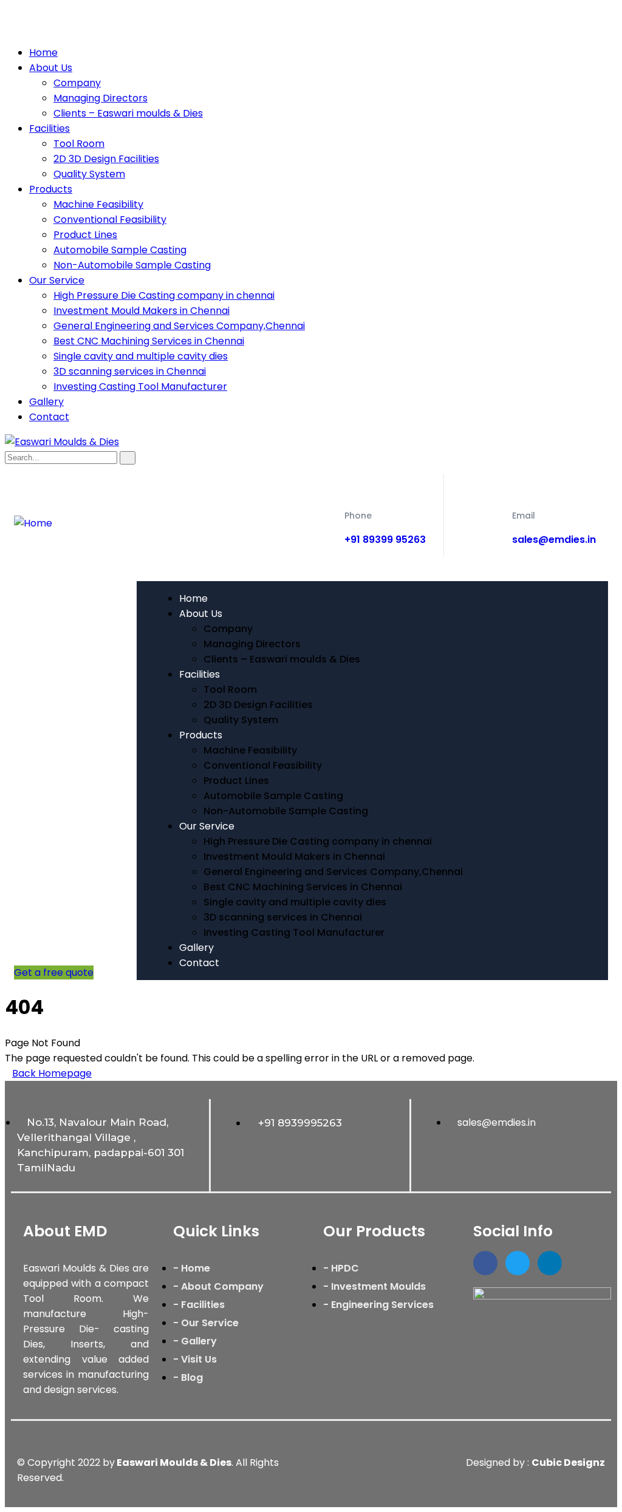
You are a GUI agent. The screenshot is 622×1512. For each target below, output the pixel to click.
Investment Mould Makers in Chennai (141, 311)
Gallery (46, 402)
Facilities (49, 128)
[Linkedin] (550, 1263)
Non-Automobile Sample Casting (132, 265)
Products (50, 189)
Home (43, 53)
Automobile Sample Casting (119, 250)
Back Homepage (52, 1073)
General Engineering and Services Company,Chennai (179, 326)
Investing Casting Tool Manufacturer (140, 386)
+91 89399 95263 (385, 540)
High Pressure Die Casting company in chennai (164, 295)
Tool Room (78, 144)
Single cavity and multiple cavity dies (140, 356)
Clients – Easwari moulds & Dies (128, 113)
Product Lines (85, 235)
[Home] (33, 523)
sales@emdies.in (554, 540)
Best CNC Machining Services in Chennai (148, 341)
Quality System (89, 174)
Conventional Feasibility (109, 219)
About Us (50, 68)
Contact (49, 417)
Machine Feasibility (98, 204)
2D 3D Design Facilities (106, 159)
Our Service (56, 280)
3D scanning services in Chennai (129, 371)
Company (77, 83)
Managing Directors (100, 98)
